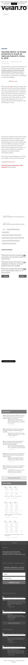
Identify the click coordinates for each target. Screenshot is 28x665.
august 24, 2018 (11, 424)
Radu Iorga (5, 62)
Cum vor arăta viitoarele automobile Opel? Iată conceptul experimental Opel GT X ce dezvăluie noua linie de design (16, 446)
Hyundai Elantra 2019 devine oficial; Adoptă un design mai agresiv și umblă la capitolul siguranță (16, 434)
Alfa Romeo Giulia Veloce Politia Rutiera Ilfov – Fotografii (13, 515)
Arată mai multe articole (14, 478)
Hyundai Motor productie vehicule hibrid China (13, 238)
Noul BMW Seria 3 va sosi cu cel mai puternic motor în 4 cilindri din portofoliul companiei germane (16, 471)
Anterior (6, 276)
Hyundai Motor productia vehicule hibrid (11, 235)
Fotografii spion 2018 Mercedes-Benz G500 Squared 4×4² (14, 535)
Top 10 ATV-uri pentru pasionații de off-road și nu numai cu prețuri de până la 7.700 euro (16, 639)
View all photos (14, 498)
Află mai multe (21, 3)
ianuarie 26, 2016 (11, 654)
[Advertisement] (14, 32)
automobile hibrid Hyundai (13, 229)
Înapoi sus (15, 542)
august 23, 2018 (11, 437)
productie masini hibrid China (9, 243)
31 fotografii (8, 537)
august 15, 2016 (11, 642)
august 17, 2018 (11, 473)
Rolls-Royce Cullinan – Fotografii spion (13, 496)
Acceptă (14, 3)
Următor (22, 276)
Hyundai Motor (5, 232)
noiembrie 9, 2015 (16, 62)
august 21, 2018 (11, 461)
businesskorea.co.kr (9, 162)
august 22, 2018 (11, 449)
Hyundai (4, 48)
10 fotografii (8, 517)
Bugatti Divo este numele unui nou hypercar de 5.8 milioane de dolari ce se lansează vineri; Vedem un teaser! (16, 459)
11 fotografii (8, 498)
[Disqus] (14, 299)
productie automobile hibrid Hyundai (10, 240)
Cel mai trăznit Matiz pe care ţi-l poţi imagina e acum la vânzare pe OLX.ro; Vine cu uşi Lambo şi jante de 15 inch (15, 652)
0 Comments (5, 63)
